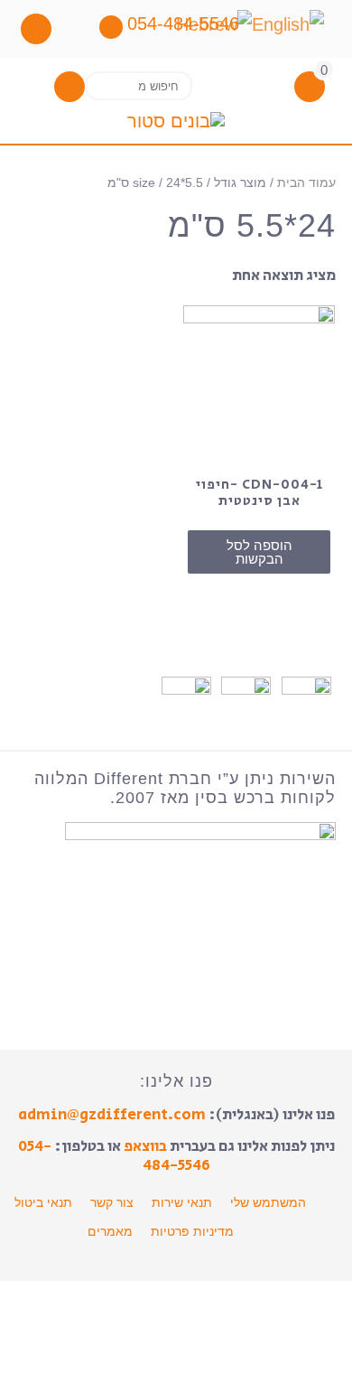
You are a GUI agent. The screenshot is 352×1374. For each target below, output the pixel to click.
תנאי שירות (182, 1202)
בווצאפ (145, 1146)
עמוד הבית (306, 183)
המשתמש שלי (268, 1202)
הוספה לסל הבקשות (259, 551)
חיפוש (105, 85)
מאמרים (110, 1231)
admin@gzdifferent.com (112, 1115)
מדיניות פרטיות (192, 1231)
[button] (69, 86)
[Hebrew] (214, 23)
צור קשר (112, 1202)
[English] (288, 23)
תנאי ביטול (43, 1202)
